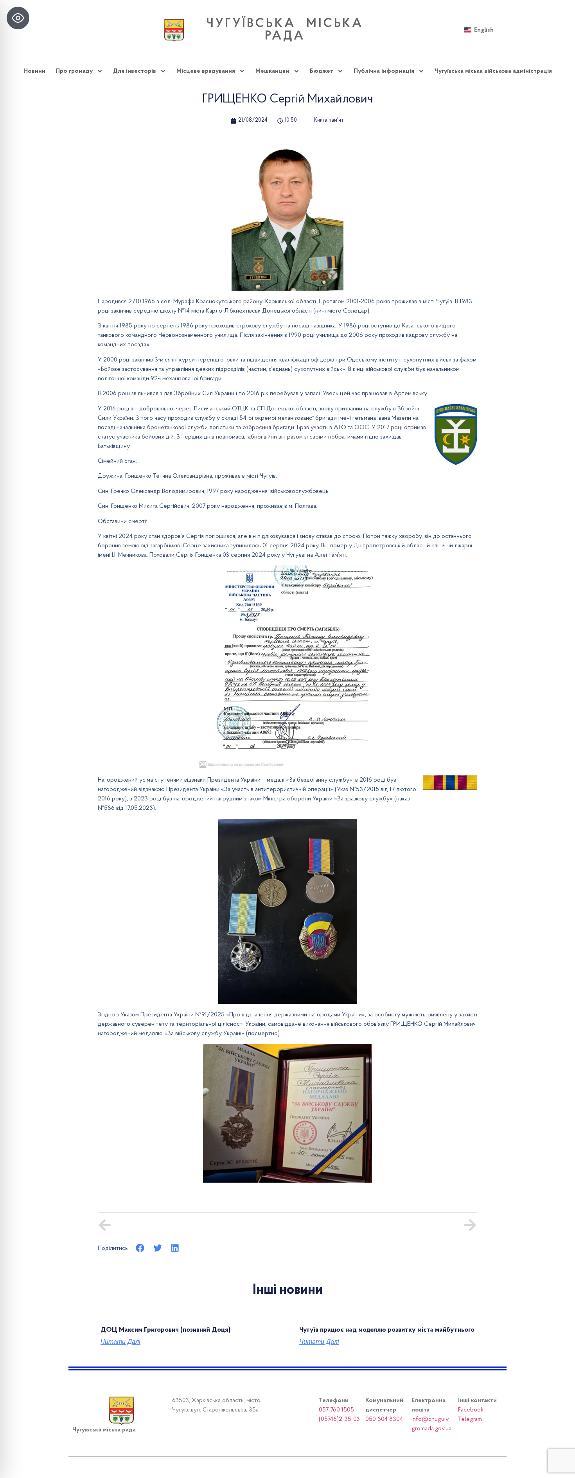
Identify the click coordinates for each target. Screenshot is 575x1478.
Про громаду (74, 71)
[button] (140, 1248)
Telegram (470, 1419)
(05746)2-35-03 (339, 1419)
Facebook (470, 1410)
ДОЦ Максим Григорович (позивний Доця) (165, 1330)
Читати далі (120, 1342)
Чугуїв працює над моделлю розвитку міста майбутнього (386, 1330)
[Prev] (193, 1225)
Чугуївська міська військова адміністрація (493, 71)
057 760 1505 (336, 1410)
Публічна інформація (384, 71)
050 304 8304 (384, 1419)
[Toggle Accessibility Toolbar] (18, 18)
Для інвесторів (134, 71)
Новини (34, 71)
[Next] (382, 1225)
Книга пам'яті (329, 120)
